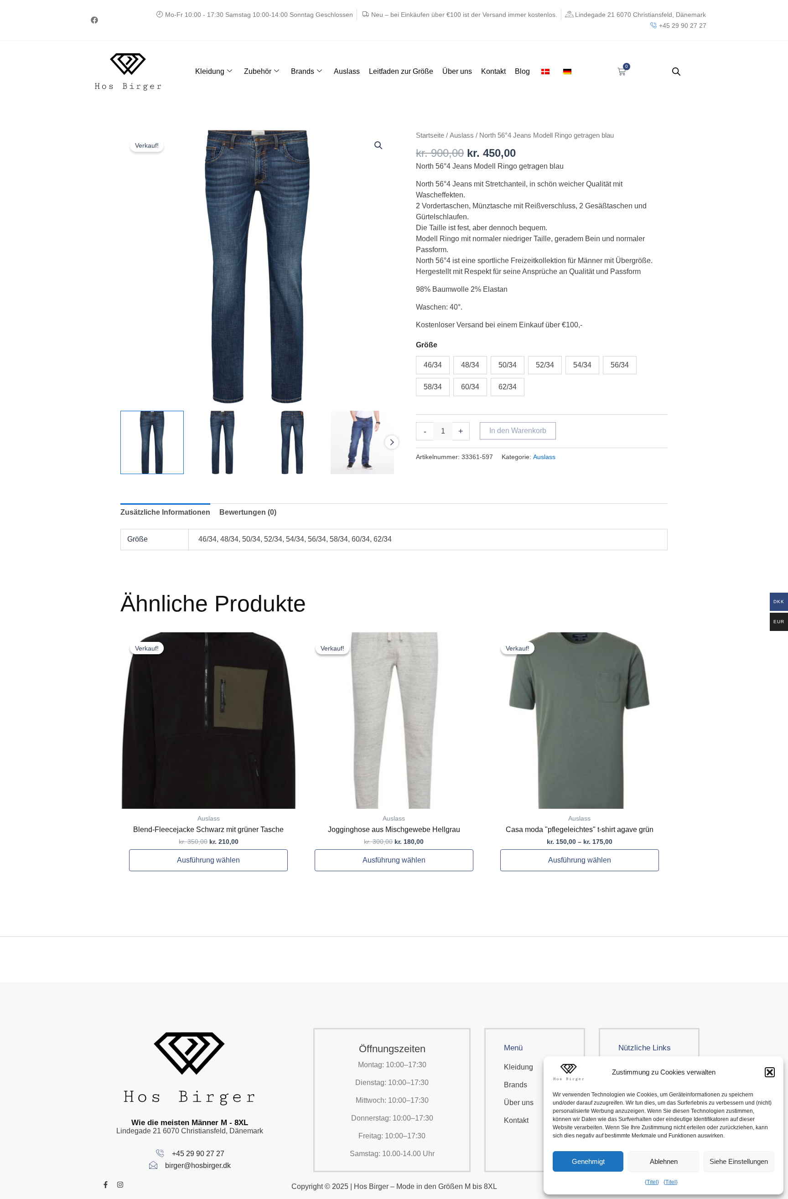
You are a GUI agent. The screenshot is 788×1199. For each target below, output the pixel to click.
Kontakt (493, 71)
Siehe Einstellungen (739, 1161)
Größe (426, 345)
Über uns (457, 71)
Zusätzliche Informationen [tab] (165, 512)
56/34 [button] (620, 365)
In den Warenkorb (517, 430)
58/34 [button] (433, 387)
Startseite (430, 135)
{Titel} (652, 1182)
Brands (302, 71)
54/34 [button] (582, 365)
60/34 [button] (470, 387)
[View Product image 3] (292, 442)
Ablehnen (664, 1161)
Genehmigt (588, 1161)
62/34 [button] (507, 387)
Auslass (347, 71)
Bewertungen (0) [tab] (247, 512)
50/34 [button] (507, 365)
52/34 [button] (545, 365)
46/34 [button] (433, 365)
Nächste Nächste (392, 442)
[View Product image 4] (362, 442)
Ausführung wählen (208, 860)
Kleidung (209, 71)
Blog (522, 71)
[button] (769, 1072)
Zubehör (257, 71)
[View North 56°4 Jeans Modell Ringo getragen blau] (152, 442)
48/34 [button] (470, 365)
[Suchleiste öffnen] (676, 71)
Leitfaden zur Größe (401, 71)
